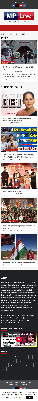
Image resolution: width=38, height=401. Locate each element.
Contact (16, 382)
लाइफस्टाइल (12, 113)
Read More (6, 79)
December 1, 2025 (14, 194)
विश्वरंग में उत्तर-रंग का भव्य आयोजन (12, 191)
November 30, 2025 (15, 230)
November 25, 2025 (15, 265)
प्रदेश (4, 150)
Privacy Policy (26, 382)
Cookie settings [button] (18, 398)
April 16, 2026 (13, 123)
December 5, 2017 (14, 71)
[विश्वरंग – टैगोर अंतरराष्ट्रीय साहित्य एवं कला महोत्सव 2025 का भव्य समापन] (19, 210)
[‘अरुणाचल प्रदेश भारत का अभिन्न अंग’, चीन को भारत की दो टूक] (19, 247)
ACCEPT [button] (29, 398)
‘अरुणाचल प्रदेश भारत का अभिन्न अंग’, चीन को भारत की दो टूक (19, 262)
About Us (9, 382)
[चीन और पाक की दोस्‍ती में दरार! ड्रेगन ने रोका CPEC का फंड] (19, 52)
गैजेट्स (4, 361)
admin (5, 71)
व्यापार (31, 365)
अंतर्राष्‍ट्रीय (5, 62)
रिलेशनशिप (18, 365)
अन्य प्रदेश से (24, 357)
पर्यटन (9, 361)
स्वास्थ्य (4, 369)
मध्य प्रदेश (9, 150)
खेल (30, 357)
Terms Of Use (12, 385)
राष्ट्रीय (11, 257)
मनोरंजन (26, 361)
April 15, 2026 (13, 159)
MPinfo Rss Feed (24, 385)
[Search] (34, 28)
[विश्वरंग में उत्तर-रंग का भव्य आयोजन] (19, 176)
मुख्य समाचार (11, 62)
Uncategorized (7, 357)
